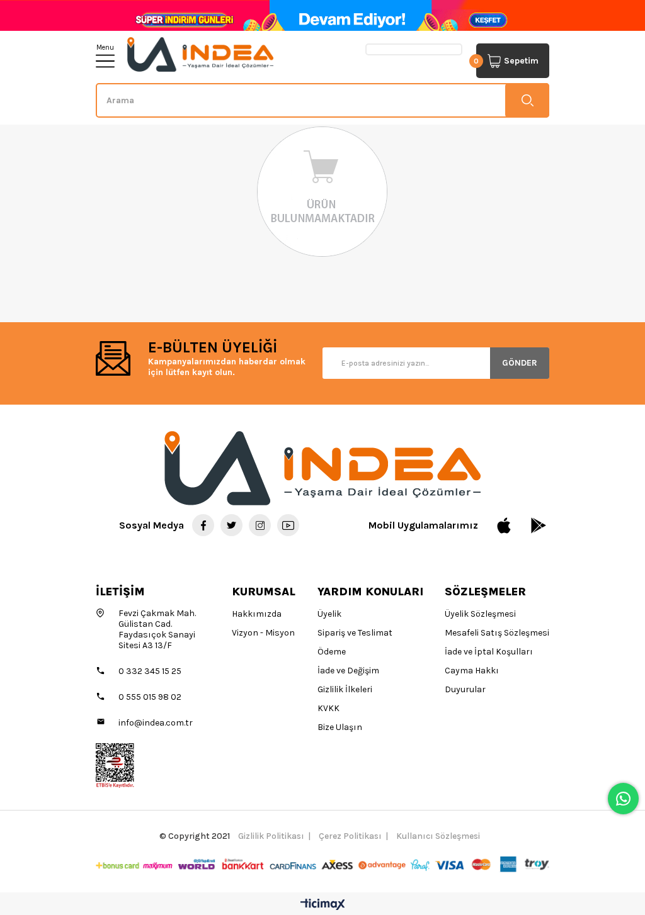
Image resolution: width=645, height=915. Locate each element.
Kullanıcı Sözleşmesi (438, 836)
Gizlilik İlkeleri (344, 689)
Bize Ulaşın (339, 727)
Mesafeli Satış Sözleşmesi (497, 632)
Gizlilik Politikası (271, 836)
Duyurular (465, 689)
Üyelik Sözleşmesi (480, 614)
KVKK (328, 708)
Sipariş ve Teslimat (354, 632)
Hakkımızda (257, 614)
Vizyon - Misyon (263, 632)
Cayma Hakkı (472, 670)
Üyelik (329, 614)
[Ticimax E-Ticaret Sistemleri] (322, 905)
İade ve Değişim (348, 670)
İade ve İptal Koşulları (489, 651)
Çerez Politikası (350, 836)
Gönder (519, 362)
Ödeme (331, 651)
